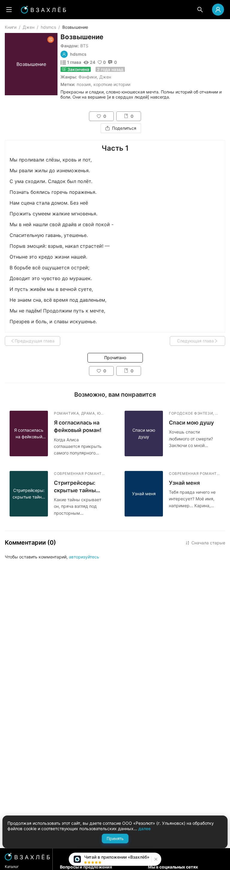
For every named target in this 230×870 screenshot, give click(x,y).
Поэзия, (84, 84)
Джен (28, 27)
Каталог (12, 866)
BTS (84, 45)
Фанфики (87, 76)
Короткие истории (111, 84)
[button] (155, 859)
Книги (10, 27)
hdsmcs (48, 27)
